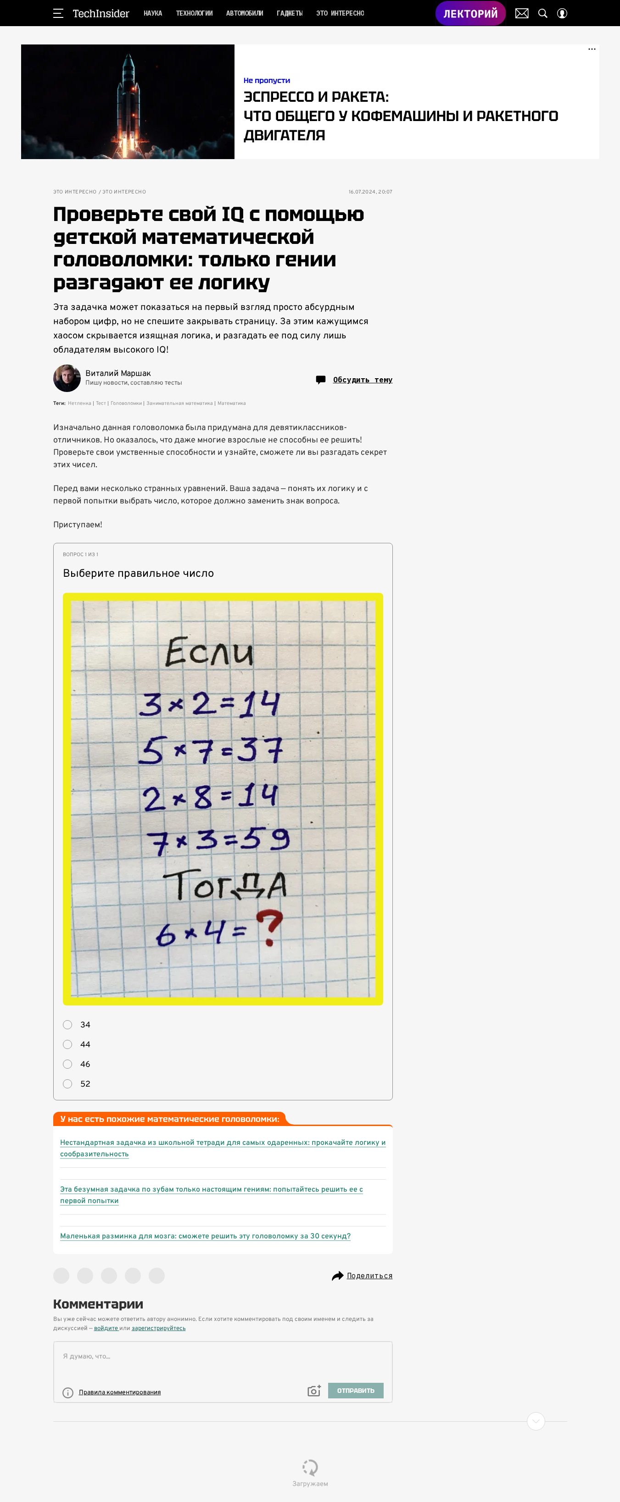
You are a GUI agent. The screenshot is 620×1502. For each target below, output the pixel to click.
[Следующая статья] (310, 1421)
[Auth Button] (562, 13)
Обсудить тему (363, 379)
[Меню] (58, 13)
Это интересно (75, 192)
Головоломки (126, 403)
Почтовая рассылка (522, 13)
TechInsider (101, 13)
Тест (101, 403)
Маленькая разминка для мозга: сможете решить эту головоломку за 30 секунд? (205, 1236)
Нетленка (79, 403)
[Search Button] (543, 13)
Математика (232, 403)
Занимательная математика (179, 403)
